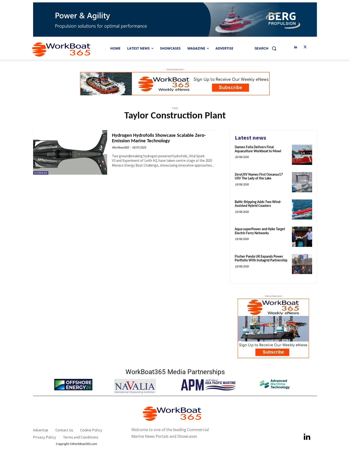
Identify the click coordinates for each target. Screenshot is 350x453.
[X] (305, 47)
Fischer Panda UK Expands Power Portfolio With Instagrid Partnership (261, 259)
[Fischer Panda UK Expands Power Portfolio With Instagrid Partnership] (302, 264)
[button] (267, 48)
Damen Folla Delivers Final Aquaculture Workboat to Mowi (258, 149)
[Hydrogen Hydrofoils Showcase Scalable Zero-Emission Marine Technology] (70, 152)
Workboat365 (120, 147)
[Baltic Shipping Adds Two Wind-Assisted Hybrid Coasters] (302, 209)
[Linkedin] (295, 47)
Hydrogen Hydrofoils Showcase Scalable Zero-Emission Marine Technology (159, 138)
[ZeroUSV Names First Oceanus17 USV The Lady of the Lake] (302, 182)
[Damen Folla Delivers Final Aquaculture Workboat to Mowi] (302, 155)
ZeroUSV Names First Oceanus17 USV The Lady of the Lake (259, 177)
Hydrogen (40, 172)
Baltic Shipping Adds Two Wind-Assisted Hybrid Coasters (258, 204)
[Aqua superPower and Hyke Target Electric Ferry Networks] (302, 237)
